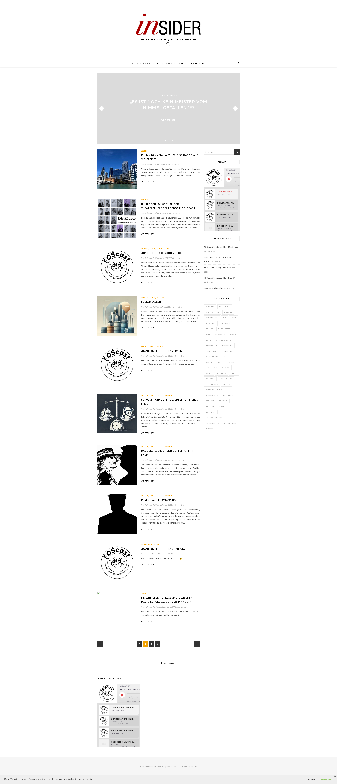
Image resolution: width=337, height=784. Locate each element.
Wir (204, 63)
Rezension (228, 395)
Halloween (211, 345)
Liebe (231, 362)
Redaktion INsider (151, 164)
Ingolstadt (212, 351)
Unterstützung (214, 418)
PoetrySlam (212, 384)
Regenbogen (212, 395)
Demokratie (212, 318)
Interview (228, 351)
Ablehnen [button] (312, 779)
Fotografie (224, 329)
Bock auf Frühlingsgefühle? (216, 267)
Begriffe (210, 307)
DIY (224, 318)
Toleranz (211, 412)
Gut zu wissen (223, 340)
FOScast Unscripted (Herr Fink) (218, 277)
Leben (181, 63)
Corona (228, 312)
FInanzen (225, 323)
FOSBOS (209, 329)
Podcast (210, 379)
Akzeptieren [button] (326, 779)
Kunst (209, 362)
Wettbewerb (230, 423)
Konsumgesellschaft (217, 357)
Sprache (210, 401)
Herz (158, 63)
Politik (160, 298)
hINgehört (227, 345)
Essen (234, 318)
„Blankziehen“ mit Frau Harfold (163, 549)
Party (234, 373)
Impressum (168, 766)
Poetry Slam (226, 379)
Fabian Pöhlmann (151, 554)
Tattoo (210, 406)
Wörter (210, 429)
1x (137, 697)
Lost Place (211, 368)
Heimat (147, 63)
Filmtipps (211, 323)
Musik (209, 373)
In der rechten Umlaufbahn (160, 500)
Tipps (168, 249)
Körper (169, 63)
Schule (135, 63)
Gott (208, 340)
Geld (208, 334)
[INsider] (168, 24)
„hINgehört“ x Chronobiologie (162, 253)
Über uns (177, 766)
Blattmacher (212, 312)
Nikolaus (221, 373)
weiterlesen (168, 120)
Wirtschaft (156, 396)
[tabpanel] (168, 108)
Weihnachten (212, 423)
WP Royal (157, 766)
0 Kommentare (174, 164)
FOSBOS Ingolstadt (189, 766)
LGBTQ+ (221, 362)
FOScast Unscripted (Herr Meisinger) (221, 247)
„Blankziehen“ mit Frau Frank (161, 351)
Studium (223, 401)
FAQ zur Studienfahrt (213, 288)
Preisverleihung (214, 390)
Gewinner (220, 334)
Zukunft (193, 63)
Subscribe (238, 186)
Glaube (233, 334)
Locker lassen (151, 302)
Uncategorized (168, 95)
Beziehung (224, 307)
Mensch (226, 368)
